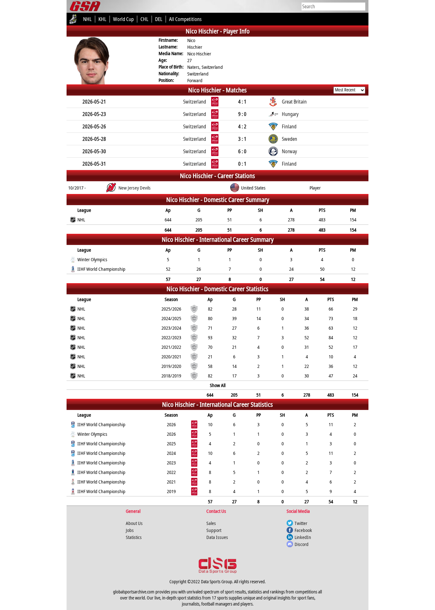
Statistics (134, 537)
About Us (134, 523)
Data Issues (217, 537)
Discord (302, 544)
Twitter (301, 523)
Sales (211, 523)
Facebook (303, 530)
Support (213, 530)
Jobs (130, 530)
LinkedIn (303, 537)
